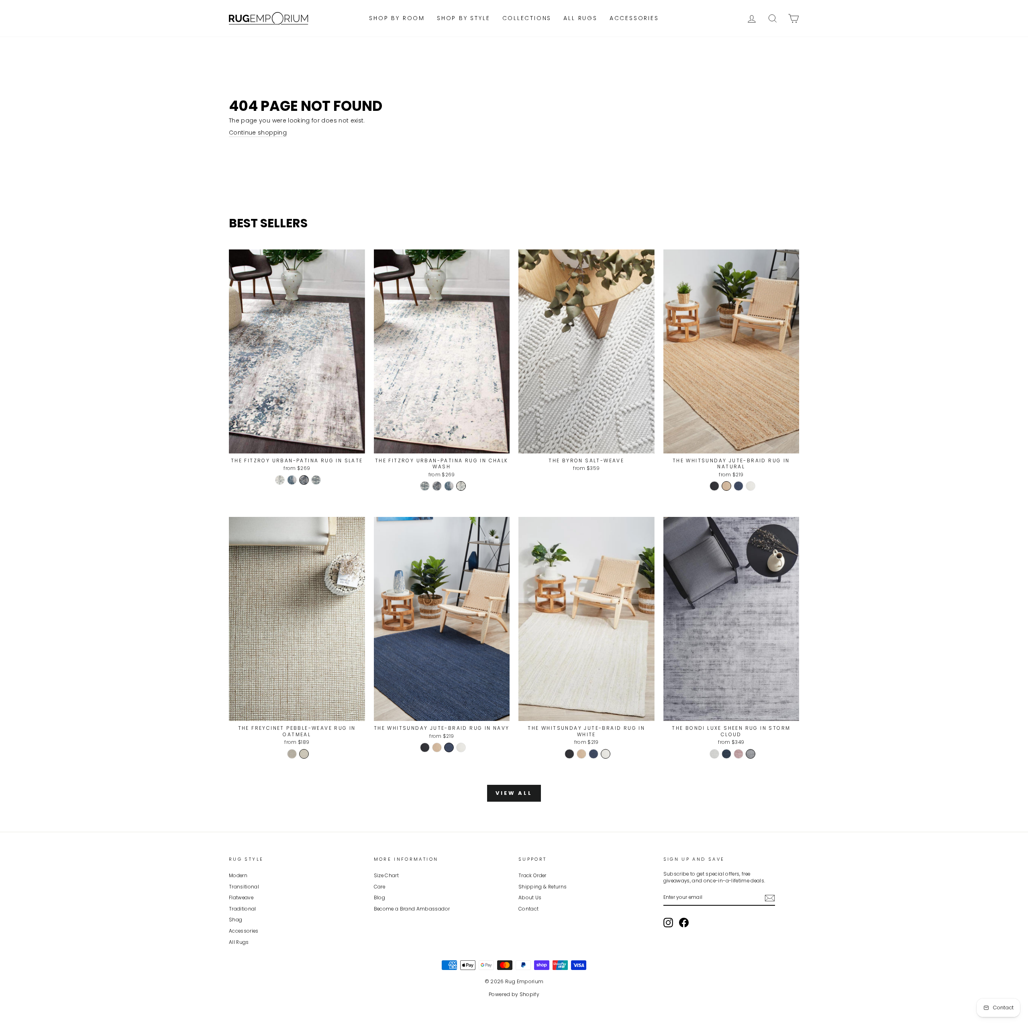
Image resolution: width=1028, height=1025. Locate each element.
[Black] (714, 486)
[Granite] (292, 754)
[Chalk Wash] (280, 480)
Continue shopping (258, 133)
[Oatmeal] (304, 754)
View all (514, 793)
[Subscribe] (770, 898)
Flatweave (241, 897)
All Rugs (580, 18)
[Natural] (726, 486)
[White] (750, 486)
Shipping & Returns (542, 887)
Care (379, 887)
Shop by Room (397, 18)
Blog (379, 897)
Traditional (242, 909)
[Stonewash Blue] (316, 480)
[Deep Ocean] (726, 754)
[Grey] (750, 754)
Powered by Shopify (514, 994)
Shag (235, 920)
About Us (530, 897)
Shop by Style (463, 18)
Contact (528, 909)
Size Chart (386, 875)
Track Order (532, 875)
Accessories (634, 18)
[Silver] (714, 754)
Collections (527, 18)
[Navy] (738, 486)
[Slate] (304, 480)
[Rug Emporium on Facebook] (684, 922)
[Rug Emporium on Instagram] (668, 922)
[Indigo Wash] (292, 480)
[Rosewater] (738, 754)
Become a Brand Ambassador (412, 909)
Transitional (244, 887)
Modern (238, 875)
